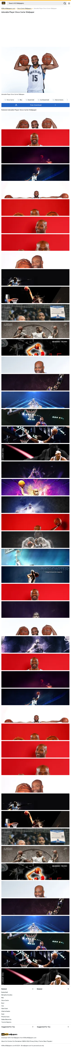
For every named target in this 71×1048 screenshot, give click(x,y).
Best (2, 1003)
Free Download (35, 105)
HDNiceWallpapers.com (8, 8)
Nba (21, 100)
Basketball (31, 100)
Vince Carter (10, 100)
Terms (41, 1041)
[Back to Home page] (3, 3)
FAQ (28, 1041)
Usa (2, 1006)
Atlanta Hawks (59, 100)
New (45, 1041)
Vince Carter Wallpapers (24, 8)
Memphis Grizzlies (6, 995)
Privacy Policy (34, 1041)
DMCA (24, 1041)
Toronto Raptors (6, 1022)
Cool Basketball (44, 100)
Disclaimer (18, 1041)
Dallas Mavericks (6, 1019)
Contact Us (11, 1041)
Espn (2, 1014)
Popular (49, 1041)
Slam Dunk (4, 1008)
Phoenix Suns (5, 1016)
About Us (4, 1041)
